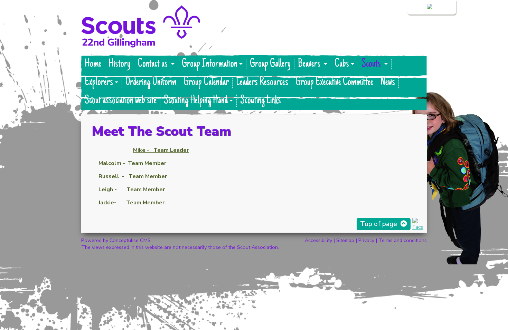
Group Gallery (270, 64)
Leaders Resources (262, 82)
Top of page (378, 224)
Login (419, 7)
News (387, 82)
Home (93, 64)
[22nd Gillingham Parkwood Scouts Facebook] (417, 227)
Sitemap (345, 240)
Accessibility (318, 240)
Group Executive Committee (334, 82)
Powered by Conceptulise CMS (116, 240)
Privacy (366, 240)
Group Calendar (206, 82)
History (119, 64)
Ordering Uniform (150, 82)
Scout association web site (121, 101)
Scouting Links (260, 101)
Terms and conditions (402, 240)
